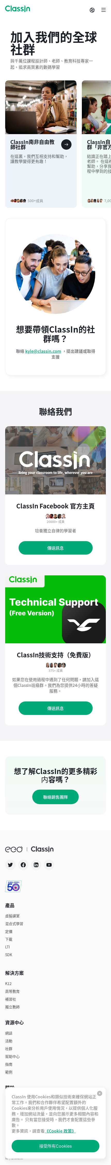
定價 (8, 931)
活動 (8, 1040)
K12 (8, 983)
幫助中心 (12, 1056)
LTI (7, 946)
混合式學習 (14, 923)
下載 (8, 939)
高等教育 (12, 991)
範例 (8, 1071)
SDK (8, 954)
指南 (8, 1064)
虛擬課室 (12, 915)
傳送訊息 (55, 548)
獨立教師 (12, 1006)
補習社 (10, 999)
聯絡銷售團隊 (55, 797)
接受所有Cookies (55, 1146)
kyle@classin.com (43, 351)
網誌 (8, 1033)
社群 (8, 1048)
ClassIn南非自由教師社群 (32, 145)
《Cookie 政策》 (60, 1131)
